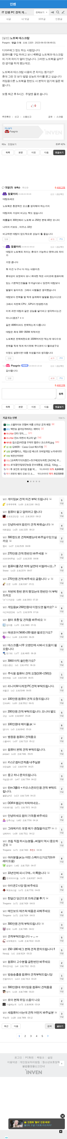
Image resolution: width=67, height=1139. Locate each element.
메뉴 (4, 144)
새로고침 (61, 187)
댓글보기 (59, 407)
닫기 (62, 1116)
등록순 (17, 187)
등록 (61, 393)
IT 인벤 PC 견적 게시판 (15, 12)
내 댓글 (25, 19)
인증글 (58, 19)
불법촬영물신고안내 (33, 1066)
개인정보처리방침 (30, 1062)
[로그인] (56, 4)
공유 (50, 116)
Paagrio (6, 42)
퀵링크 (40, 1057)
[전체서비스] (63, 4)
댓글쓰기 (59, 152)
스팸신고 (27, 116)
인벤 (13, 4)
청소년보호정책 (51, 1062)
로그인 (18, 1057)
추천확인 (6, 116)
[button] (28, 481)
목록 (8, 152)
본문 (21, 152)
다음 (46, 152)
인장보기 (12, 144)
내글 (8, 19)
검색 (49, 1026)
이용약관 (12, 1062)
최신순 (25, 187)
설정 (50, 1057)
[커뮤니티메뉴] (4, 4)
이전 (33, 152)
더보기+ (62, 418)
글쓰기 (63, 12)
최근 (6, 1026)
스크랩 (59, 116)
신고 (17, 116)
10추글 (42, 19)
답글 (6, 239)
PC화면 (29, 1057)
